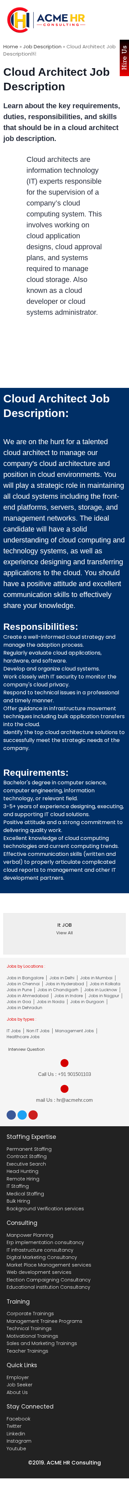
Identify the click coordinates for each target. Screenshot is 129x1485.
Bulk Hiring (18, 1201)
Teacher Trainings (27, 1351)
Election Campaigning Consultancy (49, 1279)
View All (64, 933)
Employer (18, 1377)
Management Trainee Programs (44, 1321)
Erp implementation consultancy (45, 1242)
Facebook (18, 1418)
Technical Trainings (29, 1328)
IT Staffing (18, 1186)
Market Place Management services (49, 1265)
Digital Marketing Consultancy (42, 1257)
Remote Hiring (23, 1179)
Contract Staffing (27, 1156)
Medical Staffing (25, 1193)
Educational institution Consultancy (48, 1287)
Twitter (14, 1426)
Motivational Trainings (32, 1336)
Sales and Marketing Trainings (42, 1343)
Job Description (42, 46)
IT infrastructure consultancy (40, 1250)
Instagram (19, 1441)
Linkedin (16, 1433)
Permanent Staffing (29, 1149)
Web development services (39, 1272)
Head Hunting (22, 1171)
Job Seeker (19, 1384)
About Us (17, 1392)
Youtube (16, 1448)
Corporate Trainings (30, 1313)
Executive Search (26, 1164)
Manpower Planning (30, 1235)
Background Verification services (45, 1208)
